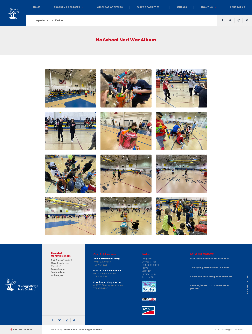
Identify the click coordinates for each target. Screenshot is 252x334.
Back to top (247, 285)
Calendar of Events (110, 7)
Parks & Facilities (148, 7)
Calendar (146, 271)
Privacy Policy (149, 274)
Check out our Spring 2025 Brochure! (211, 276)
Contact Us (237, 7)
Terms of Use (148, 277)
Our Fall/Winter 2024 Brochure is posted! (209, 287)
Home (36, 7)
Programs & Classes (67, 7)
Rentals (181, 7)
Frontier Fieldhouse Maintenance (209, 258)
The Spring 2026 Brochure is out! (209, 267)
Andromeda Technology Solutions (83, 329)
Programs (147, 258)
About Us (207, 7)
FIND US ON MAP (22, 329)
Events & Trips (149, 261)
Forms (145, 268)
